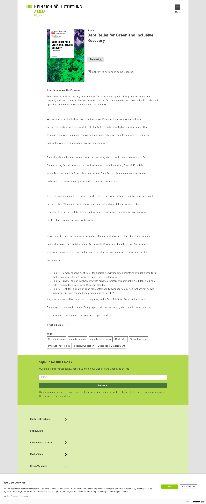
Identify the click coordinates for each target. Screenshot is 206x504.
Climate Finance (77, 339)
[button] (95, 59)
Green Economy (138, 339)
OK (169, 486)
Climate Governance (100, 339)
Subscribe (103, 385)
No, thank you (188, 486)
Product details (55, 325)
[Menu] (177, 7)
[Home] (54, 9)
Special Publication (84, 346)
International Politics (59, 346)
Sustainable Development (111, 346)
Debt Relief (121, 339)
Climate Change (56, 339)
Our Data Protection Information (16, 496)
